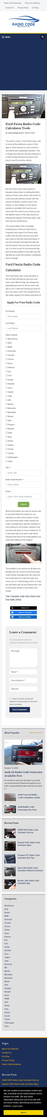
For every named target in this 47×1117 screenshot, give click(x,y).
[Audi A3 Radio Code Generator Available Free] (23, 752)
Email (8, 491)
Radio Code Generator (12, 3)
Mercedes (8, 975)
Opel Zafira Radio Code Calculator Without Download (30, 869)
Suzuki (7, 1016)
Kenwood (8, 964)
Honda (7, 947)
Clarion (7, 930)
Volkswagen (9, 1023)
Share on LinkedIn (25, 617)
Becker (7, 913)
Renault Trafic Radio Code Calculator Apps (29, 843)
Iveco (6, 954)
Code (22, 596)
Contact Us (9, 8)
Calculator (15, 596)
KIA (5, 968)
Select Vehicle (11, 335)
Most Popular (12, 733)
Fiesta (32, 596)
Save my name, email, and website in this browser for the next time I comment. (23, 701)
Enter (27, 596)
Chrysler (7, 923)
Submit (23, 504)
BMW (6, 916)
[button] (6, 37)
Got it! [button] (23, 1112)
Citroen (7, 926)
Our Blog (35, 8)
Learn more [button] (17, 1106)
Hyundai (7, 950)
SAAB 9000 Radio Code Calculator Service (28, 831)
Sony (6, 1009)
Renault (7, 992)
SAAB (6, 999)
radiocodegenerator (16, 133)
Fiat (5, 940)
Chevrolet (8, 919)
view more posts (36, 733)
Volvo (6, 1026)
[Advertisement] (23, 65)
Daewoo (7, 937)
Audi (6, 909)
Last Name (10, 323)
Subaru (7, 1012)
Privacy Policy (23, 8)
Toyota (7, 1019)
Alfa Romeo (9, 906)
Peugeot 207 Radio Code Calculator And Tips (29, 856)
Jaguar (7, 957)
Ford (38, 596)
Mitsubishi (8, 978)
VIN (7, 468)
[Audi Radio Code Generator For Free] (10, 809)
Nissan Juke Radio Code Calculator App (28, 881)
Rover (6, 995)
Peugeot (7, 988)
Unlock (18, 599)
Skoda (6, 1006)
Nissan (7, 981)
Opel (6, 985)
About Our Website (32, 3)
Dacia (6, 933)
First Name (10, 311)
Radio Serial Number (14, 479)
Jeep (6, 961)
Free (7, 599)
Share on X (25, 608)
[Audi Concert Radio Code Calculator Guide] (10, 797)
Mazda (7, 971)
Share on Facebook (24, 612)
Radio (12, 599)
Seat (6, 1002)
